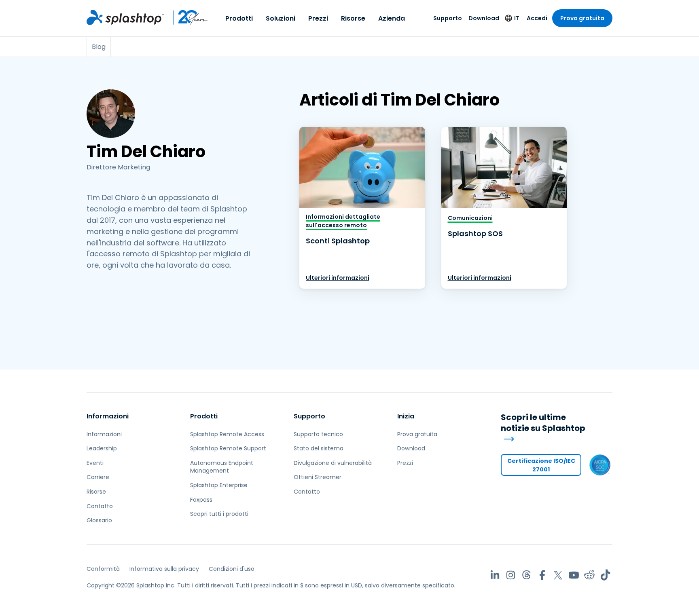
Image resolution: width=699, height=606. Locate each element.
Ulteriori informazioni (337, 278)
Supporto (447, 18)
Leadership (102, 448)
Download (483, 18)
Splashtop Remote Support (228, 448)
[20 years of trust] (186, 17)
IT (516, 18)
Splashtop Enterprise (219, 485)
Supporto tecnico (318, 434)
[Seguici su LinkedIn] (495, 575)
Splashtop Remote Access (227, 434)
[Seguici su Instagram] (511, 575)
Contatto (100, 506)
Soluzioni (280, 18)
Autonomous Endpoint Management (221, 467)
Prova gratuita (582, 18)
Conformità (103, 569)
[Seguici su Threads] (526, 575)
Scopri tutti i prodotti (219, 514)
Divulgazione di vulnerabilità (333, 463)
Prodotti (239, 18)
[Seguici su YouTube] (574, 575)
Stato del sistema (318, 448)
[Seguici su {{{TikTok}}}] (605, 575)
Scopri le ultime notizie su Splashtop (543, 423)
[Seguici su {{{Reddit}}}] (589, 575)
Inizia (405, 416)
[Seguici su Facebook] (542, 575)
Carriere (98, 477)
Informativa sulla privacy (164, 569)
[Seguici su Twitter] (558, 575)
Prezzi (318, 18)
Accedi (537, 18)
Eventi (95, 463)
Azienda (391, 18)
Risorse (353, 18)
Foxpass (201, 500)
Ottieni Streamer (317, 477)
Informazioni (108, 416)
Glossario (99, 520)
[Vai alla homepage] (125, 17)
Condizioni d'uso (231, 569)
